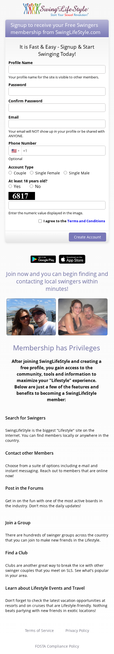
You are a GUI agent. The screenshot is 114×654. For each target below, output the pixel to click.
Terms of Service (39, 630)
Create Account (87, 237)
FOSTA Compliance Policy (57, 646)
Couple (19, 172)
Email (13, 117)
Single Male (79, 172)
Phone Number (22, 143)
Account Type (20, 167)
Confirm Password (25, 100)
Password (17, 84)
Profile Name (20, 62)
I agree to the (74, 221)
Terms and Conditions (86, 221)
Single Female (47, 172)
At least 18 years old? (27, 180)
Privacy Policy (77, 630)
